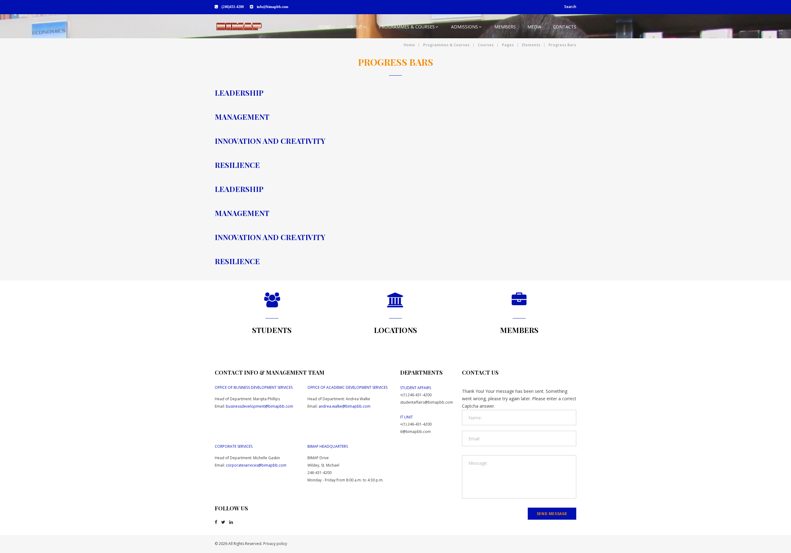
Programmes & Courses (407, 27)
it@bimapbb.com (415, 431)
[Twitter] (223, 522)
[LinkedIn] (231, 522)
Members (505, 27)
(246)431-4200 (233, 7)
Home (324, 27)
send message (552, 513)
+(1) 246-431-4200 (416, 394)
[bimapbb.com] (239, 26)
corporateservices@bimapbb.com (256, 465)
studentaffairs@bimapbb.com (426, 402)
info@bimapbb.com (272, 7)
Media (534, 27)
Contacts (564, 27)
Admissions (464, 27)
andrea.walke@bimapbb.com (344, 406)
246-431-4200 (319, 472)
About (354, 27)
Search (570, 6)
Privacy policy (275, 543)
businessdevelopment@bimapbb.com (259, 406)
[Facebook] (216, 522)
